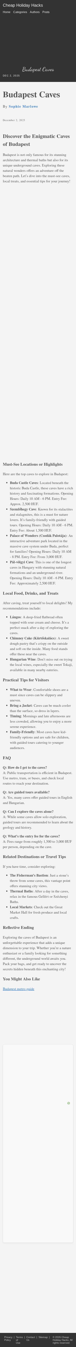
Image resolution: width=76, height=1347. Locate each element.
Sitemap (43, 1337)
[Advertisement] (38, 41)
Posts (45, 12)
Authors (35, 12)
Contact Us (30, 1338)
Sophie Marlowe (23, 106)
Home (6, 12)
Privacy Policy (8, 1338)
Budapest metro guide (18, 988)
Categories (20, 12)
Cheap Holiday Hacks (23, 5)
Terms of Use (19, 1340)
